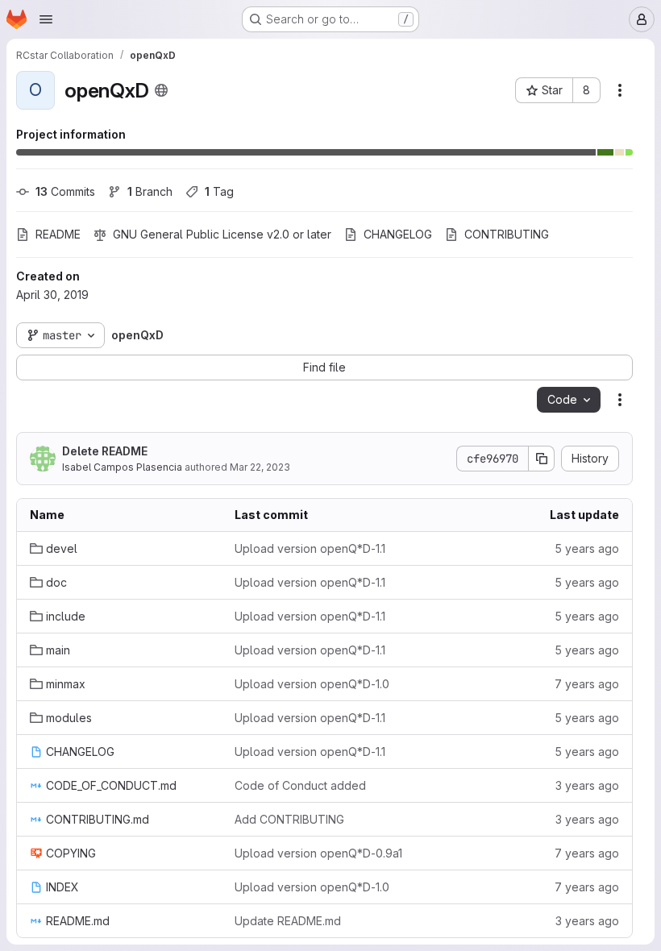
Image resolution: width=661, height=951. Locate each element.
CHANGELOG (398, 234)
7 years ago (587, 684)
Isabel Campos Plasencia (122, 467)
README (58, 234)
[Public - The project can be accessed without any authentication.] (161, 90)
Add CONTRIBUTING (289, 819)
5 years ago (587, 548)
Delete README (105, 451)
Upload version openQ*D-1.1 (310, 548)
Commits (65, 191)
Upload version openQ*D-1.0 (312, 684)
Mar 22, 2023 (260, 467)
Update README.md (288, 921)
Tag (219, 191)
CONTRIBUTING (506, 234)
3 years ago (587, 785)
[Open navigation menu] (46, 19)
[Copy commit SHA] (542, 458)
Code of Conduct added (300, 785)
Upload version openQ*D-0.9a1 (318, 853)
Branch (150, 191)
